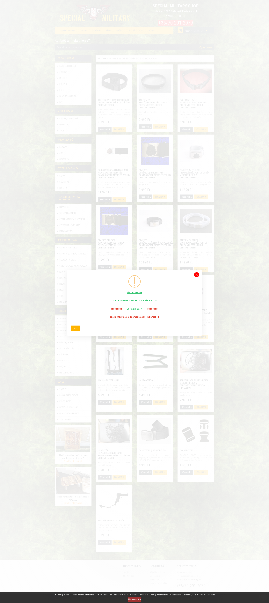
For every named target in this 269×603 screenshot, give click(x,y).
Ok (75, 328)
